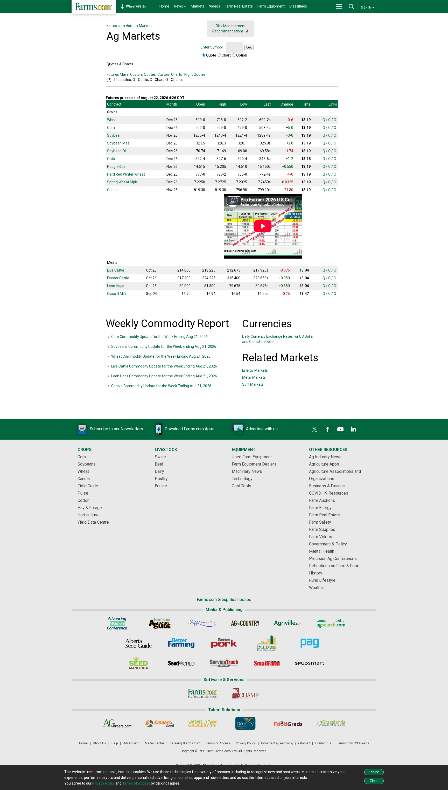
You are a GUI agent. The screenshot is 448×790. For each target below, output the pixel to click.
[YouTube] (340, 429)
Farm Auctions (322, 500)
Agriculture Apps (324, 464)
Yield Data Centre (93, 522)
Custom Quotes (143, 74)
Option (241, 55)
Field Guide (88, 485)
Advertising (131, 743)
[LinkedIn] (353, 429)
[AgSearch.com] (331, 623)
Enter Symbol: (212, 47)
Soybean (114, 135)
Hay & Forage (90, 507)
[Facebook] (327, 429)
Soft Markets (253, 384)
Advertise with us (262, 428)
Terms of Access (218, 743)
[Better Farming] (181, 643)
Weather (316, 587)
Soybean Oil (117, 151)
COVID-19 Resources (328, 493)
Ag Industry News (325, 456)
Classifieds (298, 6)
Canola (112, 190)
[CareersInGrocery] (202, 723)
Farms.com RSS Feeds (353, 743)
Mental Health (321, 551)
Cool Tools (241, 485)
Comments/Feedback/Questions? (285, 743)
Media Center (154, 743)
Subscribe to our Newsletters (116, 428)
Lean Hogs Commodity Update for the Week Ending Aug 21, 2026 (164, 376)
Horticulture (88, 514)
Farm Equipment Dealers (254, 464)
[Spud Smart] (309, 663)
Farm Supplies (322, 529)
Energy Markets (255, 370)
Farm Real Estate (239, 6)
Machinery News (247, 471)
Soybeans (87, 464)
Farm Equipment (271, 6)
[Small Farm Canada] (267, 663)
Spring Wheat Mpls (122, 182)
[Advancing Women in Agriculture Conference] (117, 623)
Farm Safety (320, 522)
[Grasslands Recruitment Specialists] (331, 723)
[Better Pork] (224, 643)
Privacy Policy (246, 743)
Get (249, 47)
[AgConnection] (202, 623)
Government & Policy (328, 544)
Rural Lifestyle (322, 580)
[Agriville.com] (288, 623)
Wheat (112, 120)
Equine (161, 485)
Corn (111, 128)
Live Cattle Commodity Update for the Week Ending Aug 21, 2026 (164, 366)
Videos (214, 6)
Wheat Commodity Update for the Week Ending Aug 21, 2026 (161, 356)
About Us (99, 743)
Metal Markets (254, 377)
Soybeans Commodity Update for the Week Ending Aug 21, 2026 (163, 346)
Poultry (161, 478)
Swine (160, 456)
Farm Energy (320, 507)
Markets (197, 6)
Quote (211, 55)
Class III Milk (116, 294)
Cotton (83, 500)
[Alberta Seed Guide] (138, 643)
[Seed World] (181, 663)
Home (164, 6)
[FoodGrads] (288, 723)
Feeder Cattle (118, 278)
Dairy (159, 471)
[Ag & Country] (245, 623)
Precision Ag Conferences (333, 558)
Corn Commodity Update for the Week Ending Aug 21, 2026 (159, 337)
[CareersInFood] (160, 723)
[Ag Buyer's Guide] (160, 623)
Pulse (83, 493)
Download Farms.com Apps (189, 428)
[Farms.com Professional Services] (202, 693)
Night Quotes (195, 74)
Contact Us (323, 743)
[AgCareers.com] (117, 723)
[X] (314, 429)
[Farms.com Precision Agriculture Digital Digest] (309, 643)
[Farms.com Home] (94, 7)
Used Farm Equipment (252, 456)
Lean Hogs (115, 286)
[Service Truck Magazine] (224, 663)
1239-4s (138, 6)
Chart (226, 55)
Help (114, 743)
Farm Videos (320, 536)
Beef (159, 464)
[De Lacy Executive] (245, 723)
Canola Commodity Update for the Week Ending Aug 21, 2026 (161, 386)
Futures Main (117, 74)
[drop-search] (351, 6)
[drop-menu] (339, 6)
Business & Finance (327, 485)
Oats (111, 159)
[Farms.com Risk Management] (267, 643)
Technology (242, 478)
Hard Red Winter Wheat (126, 174)
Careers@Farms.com (185, 743)
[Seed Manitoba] (138, 663)
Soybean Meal (118, 143)
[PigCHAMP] (245, 693)
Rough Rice (116, 166)
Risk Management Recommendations (229, 28)
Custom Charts (169, 74)
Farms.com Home (121, 26)
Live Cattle (115, 270)
